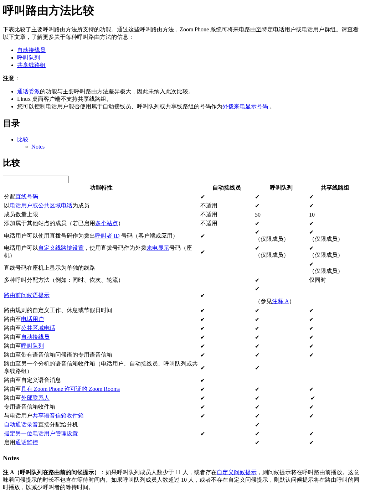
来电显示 (157, 248)
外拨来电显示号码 (245, 106)
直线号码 (26, 196)
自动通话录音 (21, 424)
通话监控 (26, 442)
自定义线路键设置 (61, 248)
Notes (38, 147)
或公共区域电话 (52, 205)
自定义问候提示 (237, 472)
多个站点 (106, 223)
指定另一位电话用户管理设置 (41, 433)
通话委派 (28, 91)
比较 (23, 139)
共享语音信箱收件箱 (58, 416)
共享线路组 (31, 65)
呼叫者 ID (107, 236)
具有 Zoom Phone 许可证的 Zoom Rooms (70, 389)
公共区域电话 (38, 328)
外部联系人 (35, 398)
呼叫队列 (28, 58)
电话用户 (21, 205)
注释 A (280, 301)
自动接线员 (31, 50)
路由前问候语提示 (27, 295)
